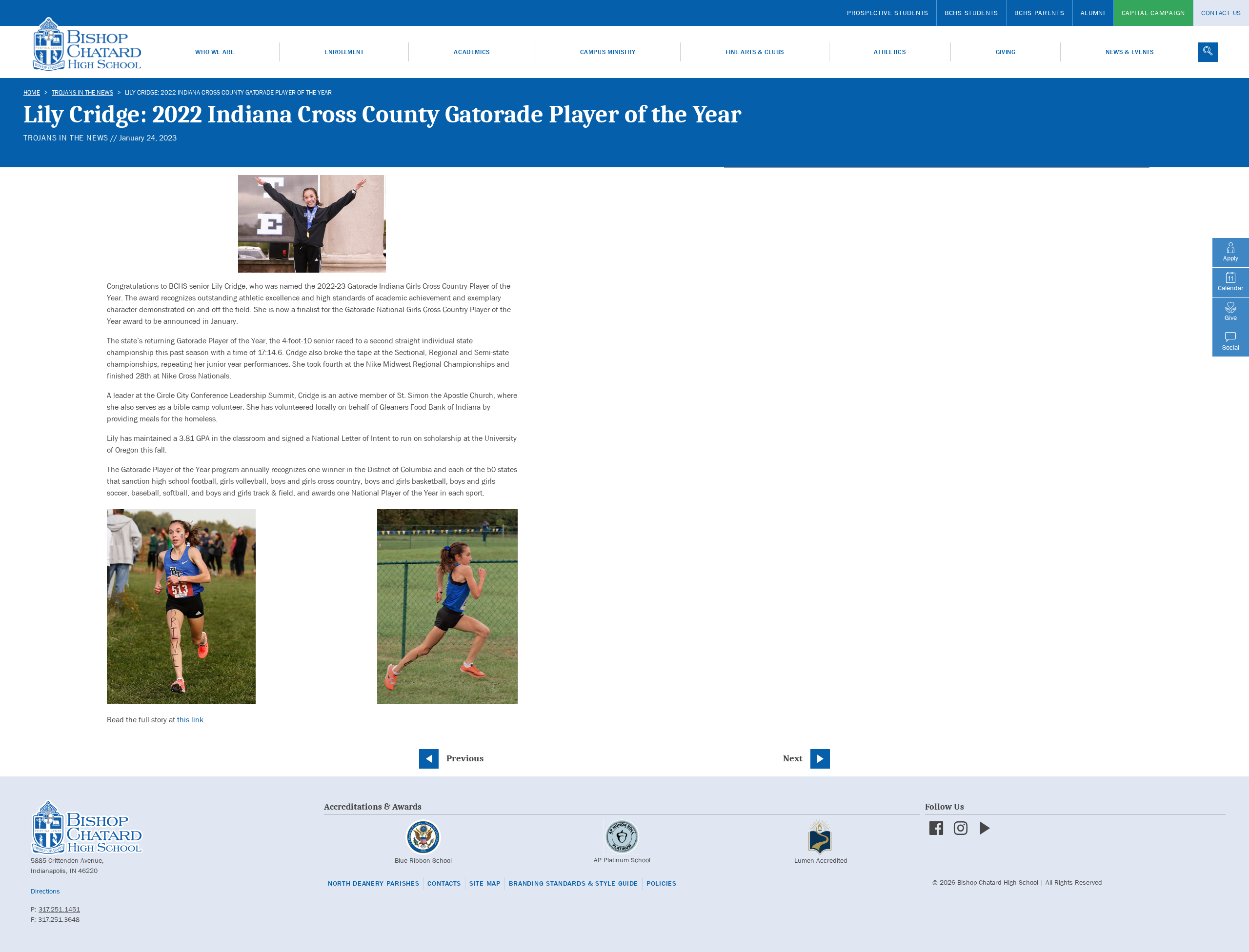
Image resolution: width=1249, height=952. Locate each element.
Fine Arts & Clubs (754, 52)
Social (1230, 347)
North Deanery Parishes (373, 883)
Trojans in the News (82, 92)
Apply (1230, 258)
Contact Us (1221, 12)
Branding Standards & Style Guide (573, 883)
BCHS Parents (1039, 12)
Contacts (444, 883)
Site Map (485, 883)
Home (31, 92)
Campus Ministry (608, 52)
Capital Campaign (1153, 12)
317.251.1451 (59, 909)
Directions (45, 891)
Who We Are (215, 52)
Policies (661, 883)
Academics (472, 52)
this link (190, 719)
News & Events (1129, 52)
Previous (464, 758)
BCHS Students (971, 12)
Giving (1006, 52)
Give (1231, 317)
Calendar (1231, 287)
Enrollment (344, 52)
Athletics (890, 52)
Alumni (1093, 12)
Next (793, 758)
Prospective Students (887, 12)
